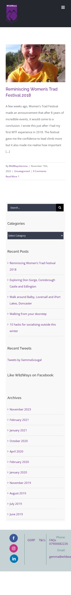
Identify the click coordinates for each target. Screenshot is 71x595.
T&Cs (44, 540)
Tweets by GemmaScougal (24, 360)
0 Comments (39, 171)
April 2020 (16, 451)
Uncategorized (22, 171)
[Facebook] (13, 538)
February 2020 (19, 462)
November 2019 (20, 483)
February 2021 (19, 420)
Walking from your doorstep (28, 314)
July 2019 (16, 504)
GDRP (33, 540)
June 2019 (16, 514)
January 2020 (18, 472)
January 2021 (18, 430)
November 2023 (20, 409)
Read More (11, 176)
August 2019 (18, 493)
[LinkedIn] (14, 558)
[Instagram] (13, 548)
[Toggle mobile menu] (63, 7)
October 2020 (19, 441)
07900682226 (58, 544)
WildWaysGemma (18, 166)
